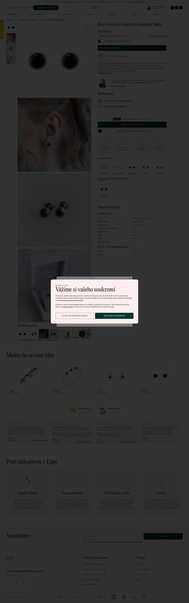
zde (112, 307)
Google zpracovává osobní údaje (71, 300)
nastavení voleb (67, 307)
